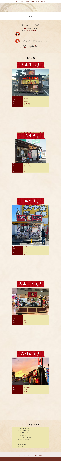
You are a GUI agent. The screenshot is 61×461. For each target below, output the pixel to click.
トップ (20, 455)
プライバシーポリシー (25, 455)
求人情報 (40, 455)
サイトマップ (32, 455)
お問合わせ (36, 455)
